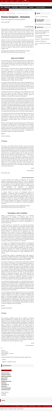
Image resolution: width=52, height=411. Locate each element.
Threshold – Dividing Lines (40, 41)
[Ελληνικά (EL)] (44, 16)
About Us (6, 1)
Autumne (3, 350)
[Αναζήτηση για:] (44, 9)
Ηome (2, 1)
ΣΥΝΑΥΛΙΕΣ (31, 7)
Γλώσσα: (23, 1)
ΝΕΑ (2, 7)
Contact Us (18, 1)
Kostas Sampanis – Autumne (7, 353)
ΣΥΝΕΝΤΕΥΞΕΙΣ (7, 7)
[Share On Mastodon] (1, 347)
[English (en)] (38, 16)
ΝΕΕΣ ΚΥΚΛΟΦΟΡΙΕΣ (23, 7)
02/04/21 (3, 19)
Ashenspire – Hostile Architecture (42, 39)
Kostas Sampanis (4, 352)
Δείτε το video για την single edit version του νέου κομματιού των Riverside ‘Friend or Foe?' (42, 32)
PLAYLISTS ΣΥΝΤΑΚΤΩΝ (40, 7)
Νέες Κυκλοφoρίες (9, 19)
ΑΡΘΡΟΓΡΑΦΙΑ (15, 7)
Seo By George (20, 408)
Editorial (12, 1)
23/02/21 (3, 392)
